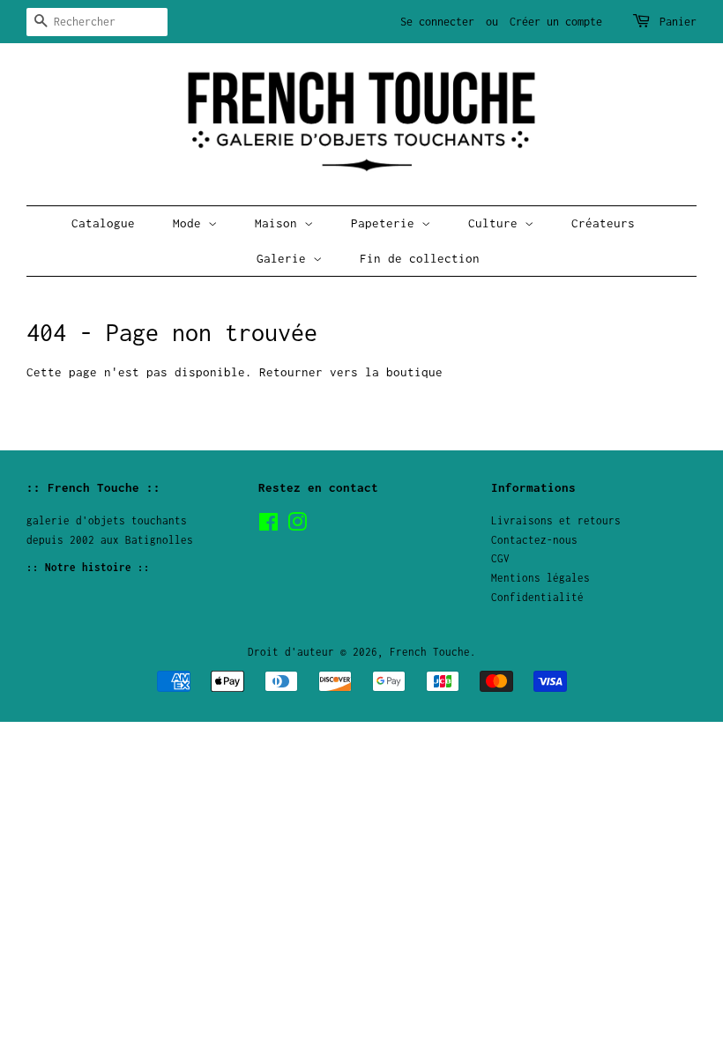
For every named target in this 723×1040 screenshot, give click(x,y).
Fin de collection (420, 258)
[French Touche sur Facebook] (268, 525)
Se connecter (437, 21)
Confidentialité (537, 597)
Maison (279, 223)
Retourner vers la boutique (351, 372)
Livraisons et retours (556, 520)
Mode (190, 223)
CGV (500, 558)
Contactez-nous (534, 540)
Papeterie (386, 223)
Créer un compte (556, 21)
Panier (678, 21)
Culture (496, 223)
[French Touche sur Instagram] (297, 525)
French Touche (430, 651)
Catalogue (103, 223)
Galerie (285, 258)
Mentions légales (540, 577)
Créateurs (603, 223)
